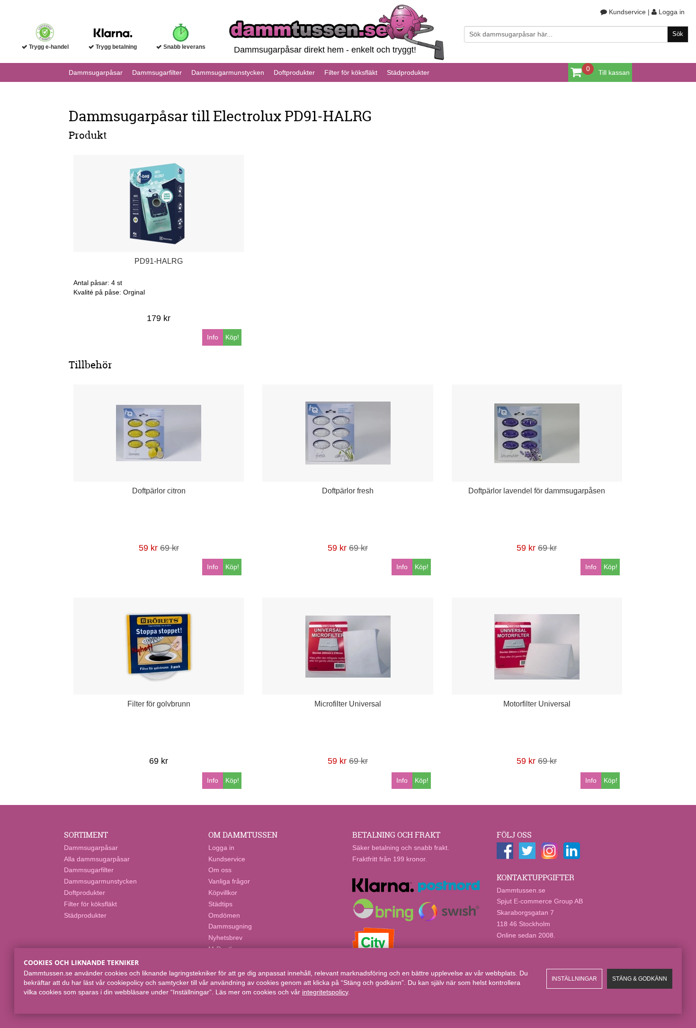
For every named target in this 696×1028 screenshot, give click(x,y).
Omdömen (224, 915)
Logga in (671, 12)
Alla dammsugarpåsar (97, 859)
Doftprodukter (294, 72)
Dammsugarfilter (157, 72)
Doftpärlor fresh (348, 491)
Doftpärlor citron (159, 491)
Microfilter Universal (347, 704)
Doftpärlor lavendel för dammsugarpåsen (536, 491)
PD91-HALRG (158, 261)
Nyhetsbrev (225, 937)
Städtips (220, 904)
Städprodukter (408, 72)
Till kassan (614, 72)
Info (212, 337)
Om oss (220, 870)
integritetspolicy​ (325, 992)
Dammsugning (230, 926)
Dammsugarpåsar (96, 72)
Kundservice (626, 12)
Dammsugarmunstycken (227, 72)
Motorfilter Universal (537, 704)
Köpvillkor (222, 892)
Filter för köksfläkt (350, 72)
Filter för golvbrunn (158, 704)
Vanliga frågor (229, 881)
